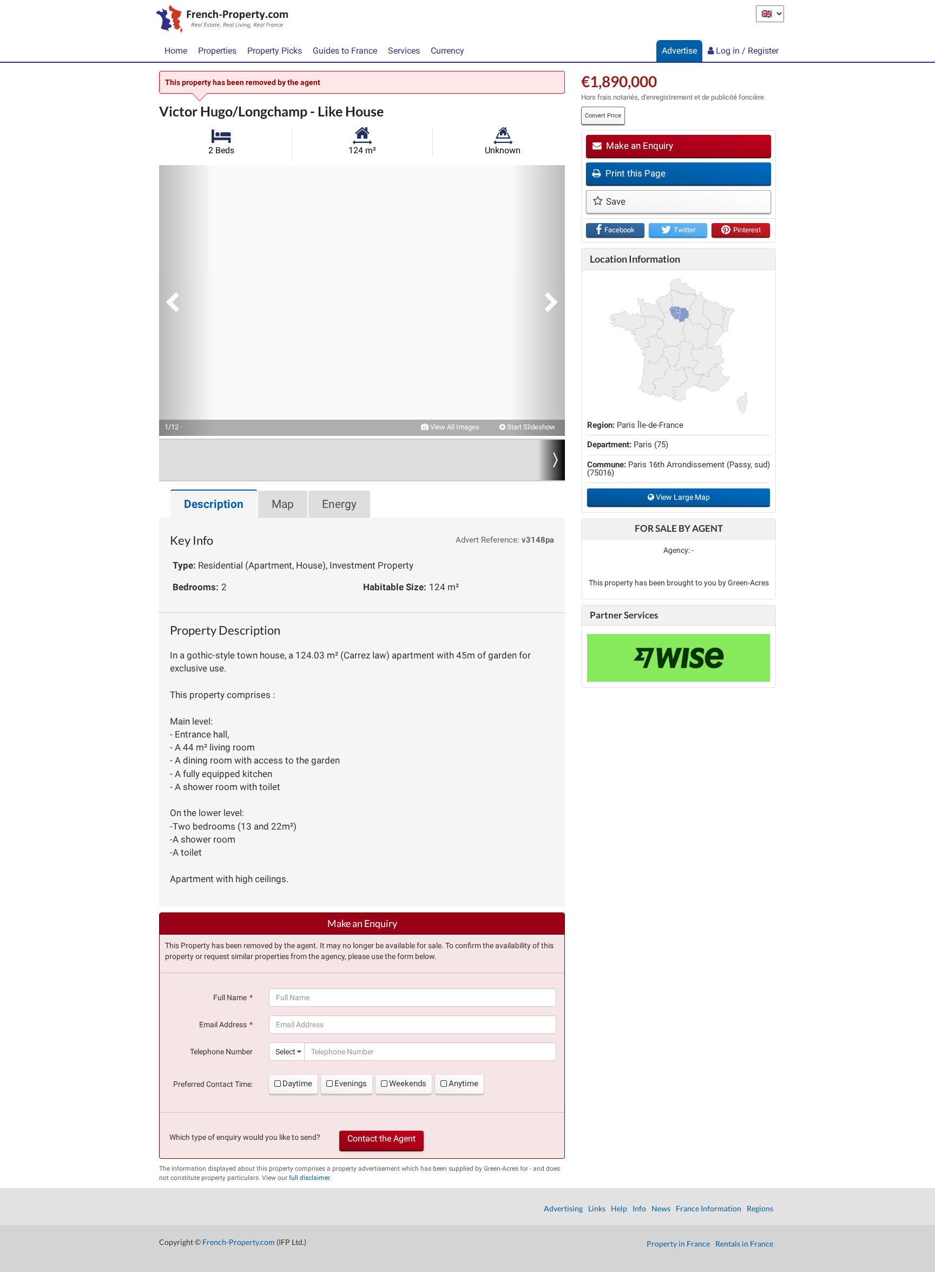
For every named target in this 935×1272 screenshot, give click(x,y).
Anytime (463, 1083)
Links (596, 1208)
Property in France (678, 1243)
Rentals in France (744, 1243)
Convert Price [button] (603, 115)
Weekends (407, 1083)
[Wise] (678, 658)
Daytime (297, 1083)
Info (639, 1208)
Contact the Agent (381, 1138)
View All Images (454, 427)
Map (283, 504)
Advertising (563, 1208)
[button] (186, 300)
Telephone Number (221, 1051)
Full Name (230, 997)
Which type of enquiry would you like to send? (244, 1137)
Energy (339, 504)
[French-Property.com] (219, 20)
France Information (708, 1208)
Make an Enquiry (638, 145)
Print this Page (634, 173)
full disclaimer (309, 1178)
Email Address (223, 1024)
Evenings (350, 1083)
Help (619, 1208)
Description (213, 504)
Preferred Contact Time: (213, 1084)
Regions (760, 1208)
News (660, 1208)
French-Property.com (238, 1242)
